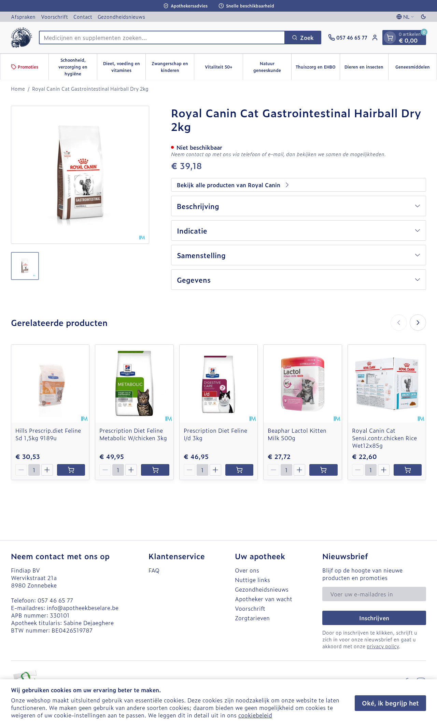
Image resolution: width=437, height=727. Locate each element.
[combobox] (162, 37)
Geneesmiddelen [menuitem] (416, 68)
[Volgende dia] (418, 322)
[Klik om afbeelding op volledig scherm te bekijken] (80, 174)
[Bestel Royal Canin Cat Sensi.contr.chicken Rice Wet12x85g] (408, 470)
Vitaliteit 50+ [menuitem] (223, 68)
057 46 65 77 (55, 600)
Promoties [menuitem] (28, 67)
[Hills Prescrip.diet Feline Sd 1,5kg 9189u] (50, 383)
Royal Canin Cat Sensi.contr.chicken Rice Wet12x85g (384, 437)
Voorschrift (54, 16)
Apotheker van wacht (263, 599)
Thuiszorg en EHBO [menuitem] (318, 68)
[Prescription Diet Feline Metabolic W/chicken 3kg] (134, 383)
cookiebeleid (255, 715)
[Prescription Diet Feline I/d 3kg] (218, 383)
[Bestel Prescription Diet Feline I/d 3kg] (239, 470)
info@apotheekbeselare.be (82, 608)
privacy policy (383, 646)
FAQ (154, 570)
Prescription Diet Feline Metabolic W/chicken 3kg (133, 434)
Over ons (247, 570)
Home (18, 88)
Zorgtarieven (252, 618)
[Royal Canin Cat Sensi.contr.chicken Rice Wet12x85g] (387, 383)
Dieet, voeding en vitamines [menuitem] (124, 66)
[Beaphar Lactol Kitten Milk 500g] (302, 383)
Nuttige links (252, 579)
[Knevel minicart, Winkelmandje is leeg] (390, 37)
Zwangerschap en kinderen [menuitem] (173, 66)
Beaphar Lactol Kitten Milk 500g (297, 434)
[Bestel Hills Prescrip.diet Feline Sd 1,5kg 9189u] (71, 470)
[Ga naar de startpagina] (21, 37)
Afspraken (23, 16)
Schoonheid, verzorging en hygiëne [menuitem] (77, 67)
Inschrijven (374, 618)
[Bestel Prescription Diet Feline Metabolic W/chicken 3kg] (155, 470)
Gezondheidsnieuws (121, 16)
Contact (82, 16)
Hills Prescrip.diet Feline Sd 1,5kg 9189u (48, 434)
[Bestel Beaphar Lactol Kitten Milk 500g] (323, 470)
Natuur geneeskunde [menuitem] (272, 66)
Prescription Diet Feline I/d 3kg (215, 434)
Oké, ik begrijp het (390, 703)
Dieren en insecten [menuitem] (366, 68)
